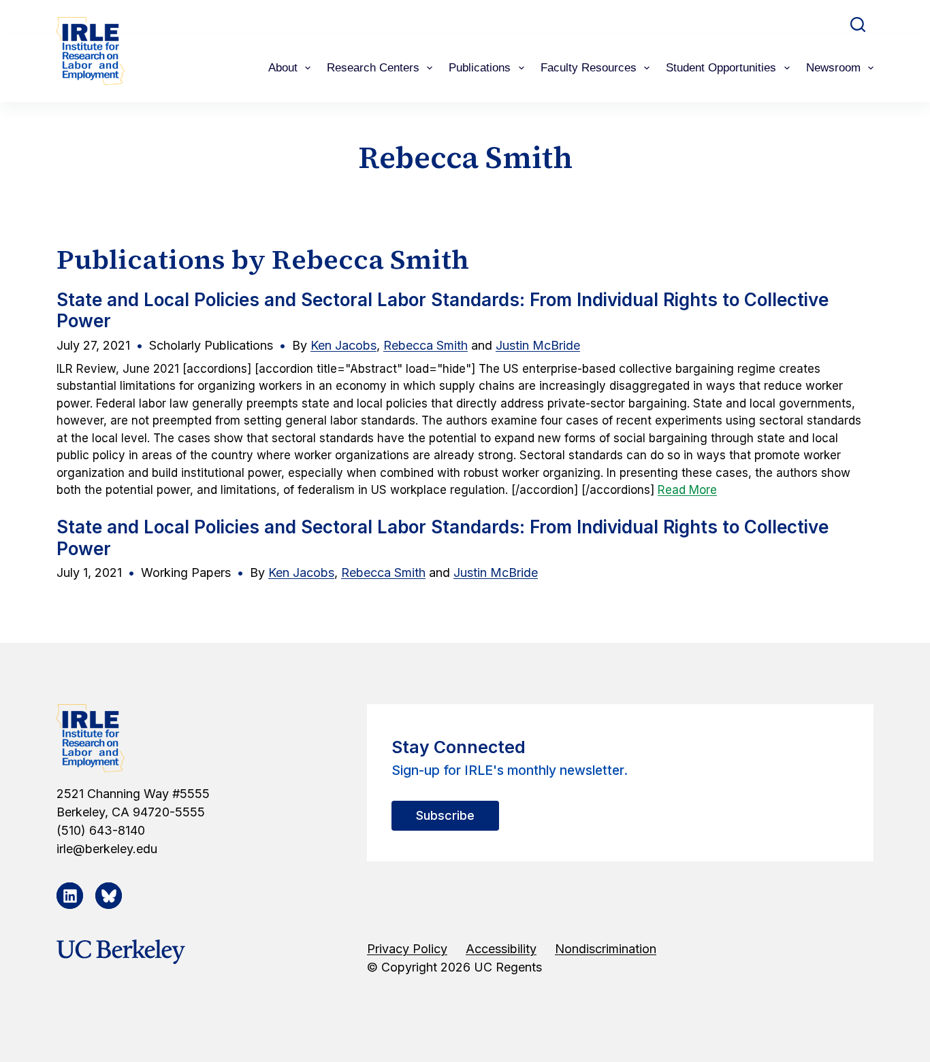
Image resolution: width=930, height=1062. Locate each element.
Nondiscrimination (605, 949)
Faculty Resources (589, 67)
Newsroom (833, 67)
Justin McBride (538, 345)
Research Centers (373, 67)
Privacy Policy (407, 949)
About (283, 67)
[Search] (857, 24)
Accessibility (501, 949)
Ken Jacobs (343, 345)
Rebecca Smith (425, 345)
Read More (687, 490)
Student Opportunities (721, 67)
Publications (480, 67)
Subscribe (445, 815)
